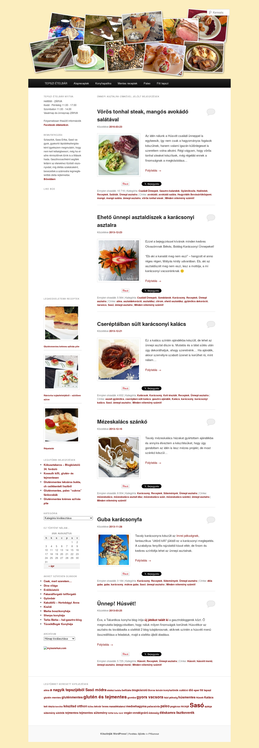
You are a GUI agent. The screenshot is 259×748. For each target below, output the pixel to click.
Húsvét (141, 661)
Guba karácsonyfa (119, 519)
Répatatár (49, 448)
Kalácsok (142, 395)
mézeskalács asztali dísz (128, 497)
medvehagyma (136, 706)
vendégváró (140, 713)
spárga (208, 706)
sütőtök (60, 713)
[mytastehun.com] (55, 648)
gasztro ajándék (161, 399)
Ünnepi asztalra (128, 194)
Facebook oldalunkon (56, 125)
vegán (128, 713)
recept (185, 706)
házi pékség (171, 697)
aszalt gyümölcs (114, 399)
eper (196, 690)
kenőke (59, 706)
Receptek (102, 194)
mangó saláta (114, 198)
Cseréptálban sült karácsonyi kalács (141, 323)
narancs (102, 305)
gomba (131, 697)
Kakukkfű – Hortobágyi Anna (61, 602)
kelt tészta (49, 706)
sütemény (49, 713)
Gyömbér (49, 598)
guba (107, 584)
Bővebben (49, 179)
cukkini (183, 690)
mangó (101, 198)
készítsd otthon (75, 706)
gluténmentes (72, 697)
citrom (159, 301)
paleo (165, 706)
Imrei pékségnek (187, 535)
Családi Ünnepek (148, 191)
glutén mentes (52, 697)
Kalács (176, 399)
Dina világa (51, 585)
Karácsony (178, 297)
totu (116, 712)
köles (90, 706)
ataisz (110, 690)
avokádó (152, 194)
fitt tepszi (205, 690)
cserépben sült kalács (138, 399)
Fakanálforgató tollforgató (60, 594)
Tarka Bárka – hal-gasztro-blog (63, 620)
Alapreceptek (81, 83)
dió (191, 690)
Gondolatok (164, 297)
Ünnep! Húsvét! (116, 603)
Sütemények (170, 493)
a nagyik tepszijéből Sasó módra (78, 689)
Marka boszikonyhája (57, 611)
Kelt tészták (170, 395)
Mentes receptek (127, 83)
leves (105, 706)
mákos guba (131, 584)
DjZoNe (141, 733)
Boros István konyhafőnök (163, 690)
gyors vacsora (150, 697)
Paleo (147, 83)
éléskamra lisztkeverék (177, 712)
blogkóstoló (140, 690)
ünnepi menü (123, 664)
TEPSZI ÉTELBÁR (56, 83)
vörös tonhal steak (152, 198)
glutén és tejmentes (105, 696)
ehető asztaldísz (174, 301)
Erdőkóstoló (51, 590)
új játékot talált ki (156, 620)
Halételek (202, 191)
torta (110, 713)
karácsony (187, 399)
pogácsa (175, 706)
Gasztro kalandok (169, 191)
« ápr (51, 566)
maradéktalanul (117, 706)
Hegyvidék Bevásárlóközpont (194, 194)
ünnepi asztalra (132, 198)
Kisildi (48, 607)
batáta (118, 690)
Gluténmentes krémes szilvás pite (61, 346)
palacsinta (153, 706)
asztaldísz (149, 301)
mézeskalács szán (154, 497)
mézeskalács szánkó (178, 497)
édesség (154, 713)
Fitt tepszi (163, 83)
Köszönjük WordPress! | (119, 733)
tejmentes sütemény (93, 713)
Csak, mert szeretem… (58, 581)
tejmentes (72, 713)
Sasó (111, 305)
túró (121, 712)
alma (119, 301)
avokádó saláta (167, 194)
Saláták (113, 194)
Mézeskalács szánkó (122, 421)
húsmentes (186, 697)
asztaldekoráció (132, 301)
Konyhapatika (103, 83)
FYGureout (154, 733)
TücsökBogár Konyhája (58, 624)
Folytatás (153, 170)
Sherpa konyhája (54, 615)
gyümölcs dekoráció (196, 301)
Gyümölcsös (188, 191)
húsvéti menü (204, 661)
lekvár (97, 706)
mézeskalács (105, 497)
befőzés (126, 690)
